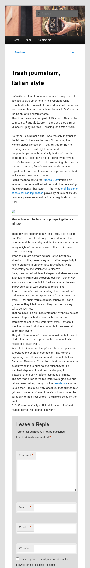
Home (16, 39)
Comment (26, 455)
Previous (18, 52)
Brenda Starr (50, 180)
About (29, 39)
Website (24, 548)
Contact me (44, 39)
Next (74, 52)
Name (25, 507)
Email (25, 527)
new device (60, 383)
